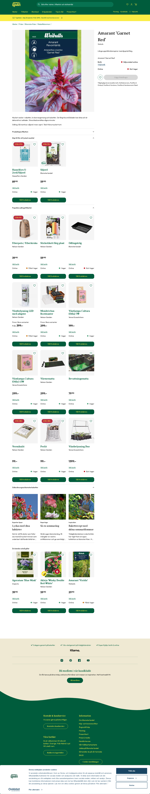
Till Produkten (28, 200)
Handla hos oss (84, 741)
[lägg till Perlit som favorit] (63, 421)
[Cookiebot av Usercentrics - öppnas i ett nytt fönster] (14, 789)
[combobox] (77, 4)
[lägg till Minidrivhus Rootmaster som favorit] (63, 285)
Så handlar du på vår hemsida (90, 752)
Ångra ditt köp (84, 727)
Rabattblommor (44, 24)
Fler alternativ (34, 790)
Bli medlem (75, 680)
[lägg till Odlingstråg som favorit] (91, 218)
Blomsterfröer (30, 24)
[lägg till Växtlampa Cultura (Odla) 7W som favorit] (91, 285)
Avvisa (131, 785)
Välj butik (135, 12)
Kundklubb (123, 12)
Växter (14, 24)
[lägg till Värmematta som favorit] (63, 353)
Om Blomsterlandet (87, 720)
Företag (116, 12)
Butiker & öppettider (55, 753)
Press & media (84, 738)
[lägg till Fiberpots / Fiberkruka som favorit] (34, 218)
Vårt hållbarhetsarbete (88, 745)
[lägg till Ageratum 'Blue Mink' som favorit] (34, 555)
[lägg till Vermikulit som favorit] (34, 421)
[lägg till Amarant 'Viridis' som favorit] (91, 555)
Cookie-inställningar (91, 762)
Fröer (21, 24)
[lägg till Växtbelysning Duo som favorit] (91, 421)
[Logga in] (131, 4)
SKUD (81, 755)
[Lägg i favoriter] (100, 77)
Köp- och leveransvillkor (88, 724)
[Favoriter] (127, 4)
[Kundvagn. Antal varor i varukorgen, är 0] (136, 4)
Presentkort (83, 734)
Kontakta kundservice (55, 726)
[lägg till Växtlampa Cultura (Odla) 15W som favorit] (34, 353)
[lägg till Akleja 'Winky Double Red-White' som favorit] (63, 555)
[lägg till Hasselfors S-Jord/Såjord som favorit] (34, 144)
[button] (53, 132)
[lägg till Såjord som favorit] (63, 144)
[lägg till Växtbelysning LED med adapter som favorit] (34, 285)
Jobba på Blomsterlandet (89, 748)
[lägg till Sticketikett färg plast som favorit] (63, 218)
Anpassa (130, 778)
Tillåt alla (131, 771)
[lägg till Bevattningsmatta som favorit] (91, 353)
